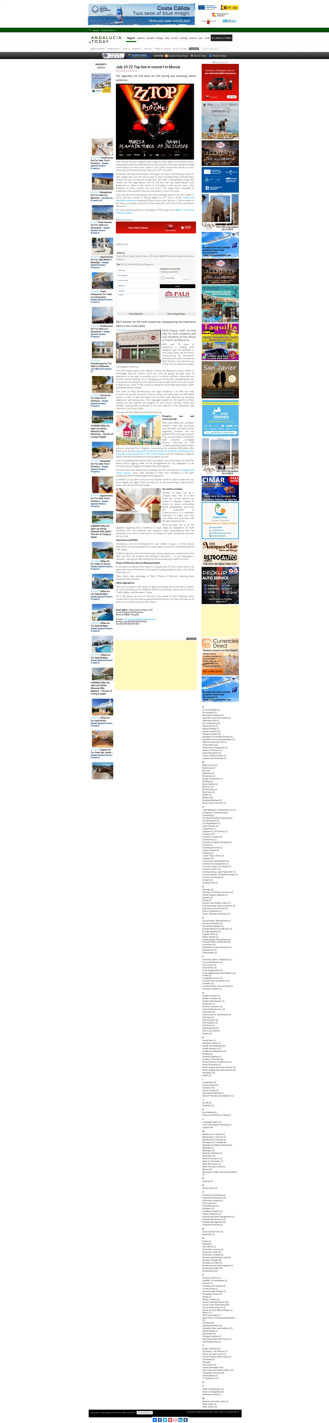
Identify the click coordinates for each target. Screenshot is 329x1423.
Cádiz (167, 38)
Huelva (193, 38)
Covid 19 (126, 48)
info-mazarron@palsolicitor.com (139, 619)
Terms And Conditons (194, 1412)
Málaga (159, 38)
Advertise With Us (233, 1412)
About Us (222, 1412)
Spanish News (113, 48)
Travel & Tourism (162, 48)
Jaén (200, 38)
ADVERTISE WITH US (108, 30)
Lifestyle (148, 48)
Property (136, 48)
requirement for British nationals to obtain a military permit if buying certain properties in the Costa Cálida (155, 452)
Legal (216, 1412)
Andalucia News (98, 48)
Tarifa (207, 38)
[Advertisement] (156, 665)
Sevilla (174, 38)
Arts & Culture (180, 48)
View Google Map (176, 313)
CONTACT (95, 30)
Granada (150, 38)
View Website (136, 313)
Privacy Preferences (144, 1413)
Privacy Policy (208, 1412)
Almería (141, 38)
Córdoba (184, 38)
